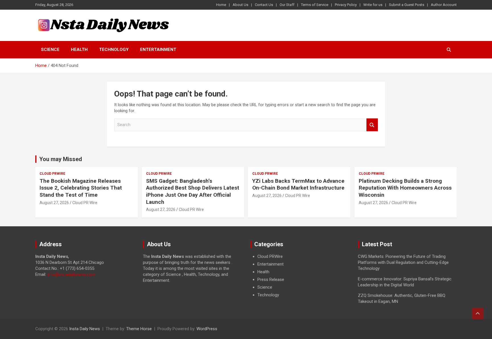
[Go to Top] (477, 313)
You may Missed (60, 159)
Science (50, 49)
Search (372, 124)
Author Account (444, 5)
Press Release (270, 279)
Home (221, 5)
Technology (114, 49)
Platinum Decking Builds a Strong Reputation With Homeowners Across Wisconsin (405, 188)
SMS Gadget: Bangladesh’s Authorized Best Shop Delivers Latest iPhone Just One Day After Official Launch (192, 191)
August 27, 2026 (54, 202)
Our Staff (287, 5)
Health (79, 49)
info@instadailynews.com (71, 274)
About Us (240, 5)
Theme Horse (139, 328)
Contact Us (264, 5)
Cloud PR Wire (84, 202)
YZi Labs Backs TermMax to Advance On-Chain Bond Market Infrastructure (298, 184)
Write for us (372, 5)
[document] (299, 276)
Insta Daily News (84, 328)
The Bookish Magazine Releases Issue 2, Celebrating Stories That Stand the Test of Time (81, 188)
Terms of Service (314, 5)
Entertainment (158, 49)
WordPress (206, 328)
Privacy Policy (346, 5)
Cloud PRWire (52, 174)
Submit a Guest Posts (406, 5)
